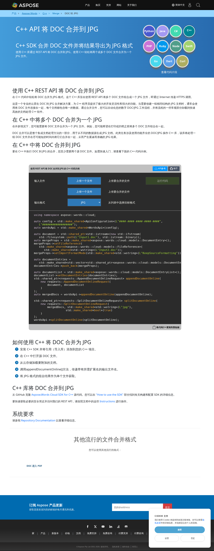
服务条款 (126, 547)
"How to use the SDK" (109, 394)
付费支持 (123, 533)
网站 (119, 5)
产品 (87, 5)
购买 (98, 5)
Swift (189, 46)
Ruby (162, 46)
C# (176, 31)
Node (175, 46)
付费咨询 (139, 533)
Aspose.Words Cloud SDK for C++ (52, 394)
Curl (182, 61)
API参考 (159, 168)
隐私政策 (116, 547)
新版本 (55, 533)
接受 (180, 530)
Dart (169, 61)
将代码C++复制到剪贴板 (168, 327)
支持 (108, 5)
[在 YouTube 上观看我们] (103, 527)
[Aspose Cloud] (34, 5)
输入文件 (39, 181)
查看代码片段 (169, 72)
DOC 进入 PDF (34, 465)
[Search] (198, 5)
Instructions (107, 401)
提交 (167, 507)
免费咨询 (107, 533)
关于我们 (132, 5)
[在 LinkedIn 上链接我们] (111, 527)
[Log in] (190, 5)
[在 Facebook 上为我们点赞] (88, 527)
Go (156, 61)
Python (149, 31)
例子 (175, 168)
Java (162, 31)
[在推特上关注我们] (95, 527)
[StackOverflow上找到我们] (118, 527)
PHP (149, 46)
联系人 (135, 547)
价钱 (67, 533)
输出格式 (39, 202)
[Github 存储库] (126, 527)
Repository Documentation (38, 420)
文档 (78, 533)
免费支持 (91, 533)
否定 (193, 538)
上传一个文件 (84, 181)
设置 (167, 538)
